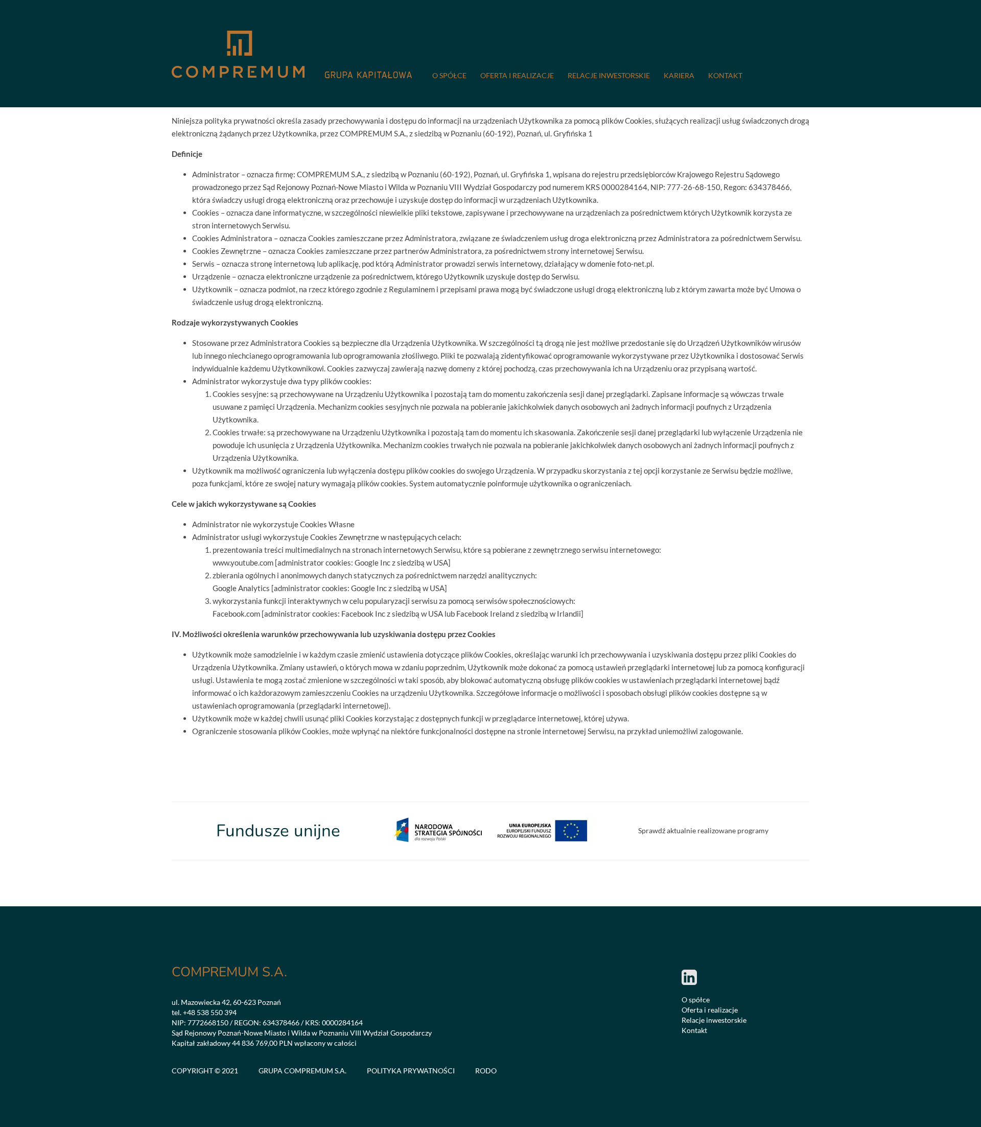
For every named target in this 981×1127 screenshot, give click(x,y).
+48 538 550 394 (210, 1012)
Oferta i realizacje (517, 75)
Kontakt (725, 75)
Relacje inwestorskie (609, 75)
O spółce (449, 75)
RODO (486, 1070)
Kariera (679, 75)
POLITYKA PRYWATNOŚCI (411, 1070)
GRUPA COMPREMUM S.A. (302, 1070)
